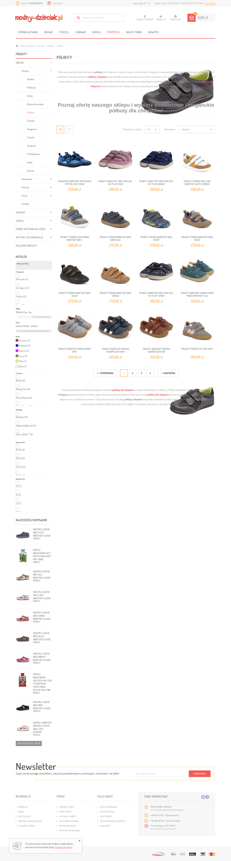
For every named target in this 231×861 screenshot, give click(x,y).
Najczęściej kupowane (31, 520)
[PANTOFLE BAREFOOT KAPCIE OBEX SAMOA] (23, 618)
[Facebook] (203, 797)
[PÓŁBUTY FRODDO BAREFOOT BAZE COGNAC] (115, 271)
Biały (23, 366)
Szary (23, 356)
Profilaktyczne (33, 154)
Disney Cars (23, 389)
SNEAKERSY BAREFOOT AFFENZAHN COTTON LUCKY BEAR (74, 183)
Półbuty (30, 112)
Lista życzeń (58, 3)
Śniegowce (32, 129)
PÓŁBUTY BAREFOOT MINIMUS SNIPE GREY (74, 350)
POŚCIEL (64, 32)
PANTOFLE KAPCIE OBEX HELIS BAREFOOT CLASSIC (42, 532)
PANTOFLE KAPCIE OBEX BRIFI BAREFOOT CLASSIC (42, 705)
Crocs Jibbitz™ (24, 434)
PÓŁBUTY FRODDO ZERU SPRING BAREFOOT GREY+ (74, 238)
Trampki (30, 120)
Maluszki (25, 187)
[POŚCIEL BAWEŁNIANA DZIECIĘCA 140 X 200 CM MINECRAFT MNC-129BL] (23, 555)
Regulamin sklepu (67, 825)
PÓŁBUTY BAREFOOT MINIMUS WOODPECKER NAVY (115, 350)
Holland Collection (26, 425)
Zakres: (19, 312)
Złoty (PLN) (210, 3)
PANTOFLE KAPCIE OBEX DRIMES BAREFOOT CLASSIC (42, 656)
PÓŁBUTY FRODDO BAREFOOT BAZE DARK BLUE (116, 238)
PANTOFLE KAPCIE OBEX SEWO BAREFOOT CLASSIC (42, 636)
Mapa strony (65, 811)
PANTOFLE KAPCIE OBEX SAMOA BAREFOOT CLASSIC (42, 615)
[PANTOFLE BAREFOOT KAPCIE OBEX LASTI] (23, 598)
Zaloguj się (161, 19)
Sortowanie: (169, 129)
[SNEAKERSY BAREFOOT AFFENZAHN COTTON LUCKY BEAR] (75, 159)
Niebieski (24, 345)
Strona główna (28, 32)
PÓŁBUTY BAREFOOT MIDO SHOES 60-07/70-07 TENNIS (156, 294)
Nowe (21, 811)
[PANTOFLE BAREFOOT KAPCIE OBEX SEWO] (23, 639)
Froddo (21, 296)
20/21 (20, 458)
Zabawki (80, 32)
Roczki (24, 195)
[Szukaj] (78, 17)
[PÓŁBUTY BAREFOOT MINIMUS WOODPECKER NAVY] (115, 327)
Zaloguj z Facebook (145, 17)
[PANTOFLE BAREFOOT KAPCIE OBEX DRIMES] (23, 659)
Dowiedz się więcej (63, 847)
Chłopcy (50, 45)
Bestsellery (24, 816)
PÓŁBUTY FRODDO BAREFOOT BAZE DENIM (156, 238)
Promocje (113, 32)
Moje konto (105, 796)
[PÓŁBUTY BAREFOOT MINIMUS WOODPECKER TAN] (156, 327)
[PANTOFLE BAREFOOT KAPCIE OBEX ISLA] (23, 577)
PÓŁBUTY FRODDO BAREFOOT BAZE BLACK (75, 294)
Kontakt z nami (66, 806)
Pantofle (25, 203)
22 (18, 503)
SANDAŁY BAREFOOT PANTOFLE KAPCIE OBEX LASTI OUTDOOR (42, 727)
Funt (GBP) (198, 3)
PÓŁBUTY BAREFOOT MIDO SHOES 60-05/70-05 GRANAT (156, 183)
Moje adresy (106, 816)
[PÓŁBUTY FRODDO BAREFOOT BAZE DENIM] (156, 215)
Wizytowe (31, 145)
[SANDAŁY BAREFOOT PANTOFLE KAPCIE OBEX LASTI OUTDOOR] (23, 728)
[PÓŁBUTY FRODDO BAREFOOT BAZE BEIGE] (197, 215)
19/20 (20, 449)
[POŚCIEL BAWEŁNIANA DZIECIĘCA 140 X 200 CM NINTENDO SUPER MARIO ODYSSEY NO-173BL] (23, 680)
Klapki (30, 162)
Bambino (22, 417)
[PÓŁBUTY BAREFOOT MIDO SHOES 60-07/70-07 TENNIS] (156, 271)
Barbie (20, 380)
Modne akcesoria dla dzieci (30, 229)
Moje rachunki (107, 811)
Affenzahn (22, 279)
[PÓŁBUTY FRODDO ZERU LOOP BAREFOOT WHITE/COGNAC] (197, 159)
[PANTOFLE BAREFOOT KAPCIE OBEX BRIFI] (23, 708)
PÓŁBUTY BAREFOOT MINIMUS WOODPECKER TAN (156, 350)
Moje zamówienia (108, 806)
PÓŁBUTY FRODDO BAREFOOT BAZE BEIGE (197, 238)
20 (19, 486)
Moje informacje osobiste (113, 821)
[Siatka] (60, 129)
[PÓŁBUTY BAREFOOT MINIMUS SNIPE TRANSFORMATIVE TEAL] (197, 271)
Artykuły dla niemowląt (29, 237)
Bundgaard (23, 287)
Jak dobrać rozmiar (69, 821)
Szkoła (96, 32)
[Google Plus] (207, 797)
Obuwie (48, 32)
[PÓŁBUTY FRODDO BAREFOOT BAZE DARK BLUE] (115, 215)
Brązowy (24, 340)
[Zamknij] (79, 841)
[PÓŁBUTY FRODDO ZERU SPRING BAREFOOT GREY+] (75, 215)
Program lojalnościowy (30, 821)
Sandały (30, 79)
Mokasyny (31, 87)
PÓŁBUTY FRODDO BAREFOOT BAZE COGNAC (116, 294)
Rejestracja (175, 19)
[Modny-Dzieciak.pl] (38, 18)
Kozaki (30, 95)
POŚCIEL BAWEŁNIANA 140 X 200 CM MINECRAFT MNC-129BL (42, 554)
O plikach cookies (26, 825)
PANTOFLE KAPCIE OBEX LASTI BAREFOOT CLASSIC (42, 595)
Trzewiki (30, 137)
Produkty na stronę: (132, 129)
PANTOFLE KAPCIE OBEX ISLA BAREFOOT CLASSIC (42, 574)
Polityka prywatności (69, 830)
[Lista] (69, 129)
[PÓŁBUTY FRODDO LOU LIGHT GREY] (197, 327)
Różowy (24, 350)
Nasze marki (134, 32)
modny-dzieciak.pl (26, 45)
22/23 (20, 467)
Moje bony (105, 825)
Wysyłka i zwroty (68, 816)
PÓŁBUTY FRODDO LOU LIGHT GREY (197, 348)
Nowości (153, 32)
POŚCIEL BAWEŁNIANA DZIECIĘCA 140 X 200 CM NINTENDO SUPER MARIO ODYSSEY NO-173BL (42, 682)
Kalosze (30, 170)
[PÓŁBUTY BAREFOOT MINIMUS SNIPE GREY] (75, 327)
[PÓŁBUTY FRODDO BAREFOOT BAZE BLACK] (75, 271)
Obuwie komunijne (35, 104)
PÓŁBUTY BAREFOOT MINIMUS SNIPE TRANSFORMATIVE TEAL (197, 294)
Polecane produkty (26, 245)
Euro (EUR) (186, 3)
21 (18, 495)
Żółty (22, 361)
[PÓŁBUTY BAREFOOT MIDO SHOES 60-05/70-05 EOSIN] (115, 159)
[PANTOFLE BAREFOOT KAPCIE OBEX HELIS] (23, 535)
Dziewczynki (27, 179)
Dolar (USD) (173, 3)
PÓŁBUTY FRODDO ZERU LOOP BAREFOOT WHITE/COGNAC (197, 183)
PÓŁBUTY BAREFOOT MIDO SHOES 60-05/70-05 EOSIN (115, 183)
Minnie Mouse (24, 397)
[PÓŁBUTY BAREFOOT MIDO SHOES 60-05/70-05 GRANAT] (156, 159)
